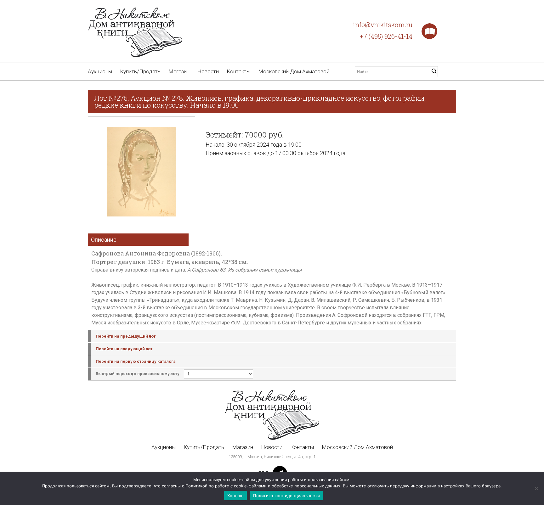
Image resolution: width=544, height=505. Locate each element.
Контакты (238, 71)
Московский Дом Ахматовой (293, 71)
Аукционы (100, 71)
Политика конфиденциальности (286, 495)
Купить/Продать (140, 71)
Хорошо (235, 495)
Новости (208, 71)
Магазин (179, 71)
